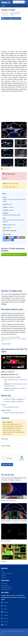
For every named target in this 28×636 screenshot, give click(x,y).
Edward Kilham (16, 215)
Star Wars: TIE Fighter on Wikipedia (13, 401)
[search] (26, 2)
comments (6, 18)
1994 (10, 204)
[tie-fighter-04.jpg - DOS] (21, 153)
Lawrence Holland (7, 215)
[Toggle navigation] (3, 5)
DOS (5, 193)
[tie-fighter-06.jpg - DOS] (7, 163)
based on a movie (7, 220)
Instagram (6, 615)
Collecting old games (6, 573)
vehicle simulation (15, 13)
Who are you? (4, 439)
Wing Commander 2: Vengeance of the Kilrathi (14, 521)
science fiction (16, 220)
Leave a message (5, 446)
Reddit (5, 606)
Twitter (5, 609)
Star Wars (5, 222)
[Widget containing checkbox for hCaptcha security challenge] (13, 458)
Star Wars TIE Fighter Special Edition (13, 412)
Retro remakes (5, 585)
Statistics (3, 577)
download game (16, 18)
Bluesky (5, 625)
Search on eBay (6, 344)
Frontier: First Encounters (8, 500)
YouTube (6, 612)
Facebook (6, 602)
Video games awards (6, 587)
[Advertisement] (14, 35)
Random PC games (6, 589)
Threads (6, 621)
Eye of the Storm (6, 541)
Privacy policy (16, 631)
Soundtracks (4, 583)
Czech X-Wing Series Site (10, 407)
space (21, 220)
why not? (5, 178)
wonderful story (7, 169)
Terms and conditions (6, 631)
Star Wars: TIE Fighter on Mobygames (14, 399)
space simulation (17, 199)
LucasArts (11, 207)
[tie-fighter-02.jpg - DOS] (21, 143)
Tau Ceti (3, 561)
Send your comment (7, 464)
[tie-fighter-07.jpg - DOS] (21, 163)
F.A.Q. (2, 571)
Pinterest (6, 618)
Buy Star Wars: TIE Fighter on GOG (12, 254)
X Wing (8, 227)
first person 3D (11, 224)
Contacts (3, 575)
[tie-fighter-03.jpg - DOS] (7, 153)
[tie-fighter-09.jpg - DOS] (7, 143)
